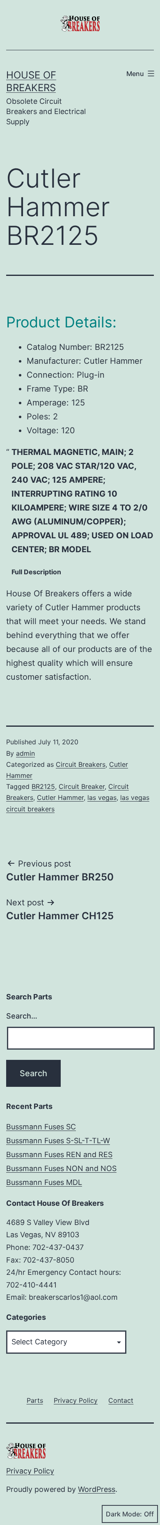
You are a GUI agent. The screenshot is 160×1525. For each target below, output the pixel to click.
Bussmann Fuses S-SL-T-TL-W (58, 1140)
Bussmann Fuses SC (41, 1126)
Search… (21, 1016)
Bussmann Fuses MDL (44, 1182)
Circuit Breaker (82, 786)
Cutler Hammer (60, 797)
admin (25, 753)
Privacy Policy (30, 1471)
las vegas (102, 797)
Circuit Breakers (80, 764)
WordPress (96, 1489)
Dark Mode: (124, 1514)
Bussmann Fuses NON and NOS (61, 1168)
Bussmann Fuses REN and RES (59, 1154)
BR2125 (43, 786)
